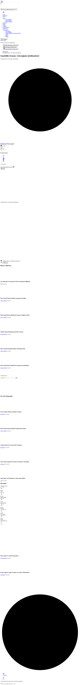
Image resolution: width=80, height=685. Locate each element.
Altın (1, 480)
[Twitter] (3, 679)
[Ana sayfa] (3, 12)
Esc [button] (14, 683)
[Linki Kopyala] (13, 167)
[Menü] (1, 1)
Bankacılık (2, 414)
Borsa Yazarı (3, 143)
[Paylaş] (3, 161)
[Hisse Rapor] (9, 7)
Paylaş (6, 262)
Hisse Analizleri (3, 300)
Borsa (1, 283)
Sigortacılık (2, 574)
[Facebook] (3, 677)
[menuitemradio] (11, 45)
